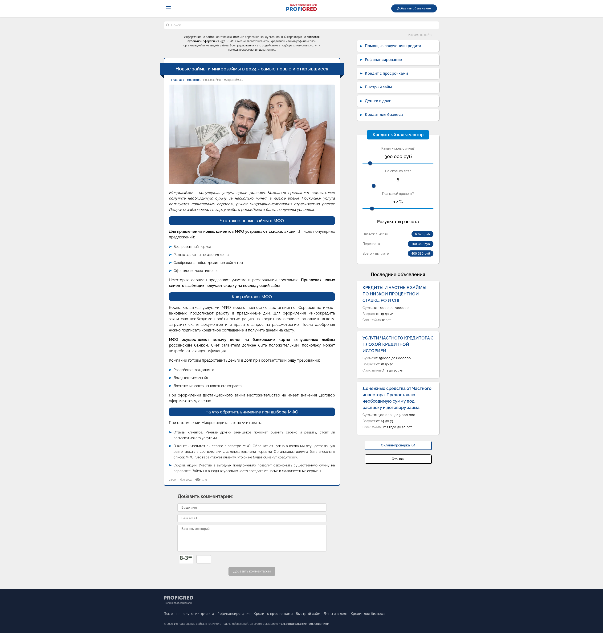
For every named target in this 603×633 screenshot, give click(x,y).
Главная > (178, 80)
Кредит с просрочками (386, 73)
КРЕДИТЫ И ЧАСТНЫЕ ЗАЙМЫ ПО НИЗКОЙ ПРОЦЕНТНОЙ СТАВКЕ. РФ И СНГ (394, 294)
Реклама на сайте (420, 35)
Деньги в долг (378, 101)
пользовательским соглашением (304, 623)
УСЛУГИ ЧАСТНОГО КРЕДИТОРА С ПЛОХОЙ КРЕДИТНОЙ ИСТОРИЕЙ (398, 344)
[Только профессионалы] (301, 9)
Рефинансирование (383, 59)
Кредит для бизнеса (384, 114)
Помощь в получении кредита (393, 46)
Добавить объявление (414, 8)
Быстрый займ (378, 87)
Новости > (194, 80)
